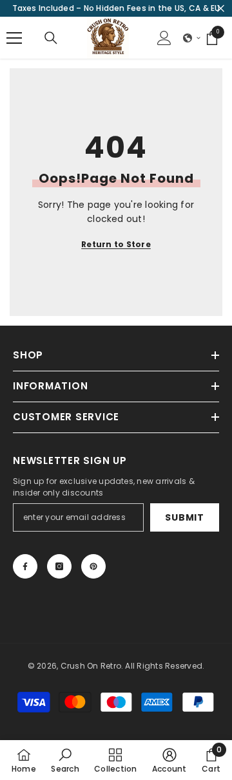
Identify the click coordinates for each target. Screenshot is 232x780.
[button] (192, 38)
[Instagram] (59, 566)
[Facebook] (25, 566)
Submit (184, 517)
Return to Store (116, 244)
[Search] (51, 38)
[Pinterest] (93, 566)
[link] (65, 760)
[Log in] (164, 38)
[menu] (14, 38)
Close (221, 9)
